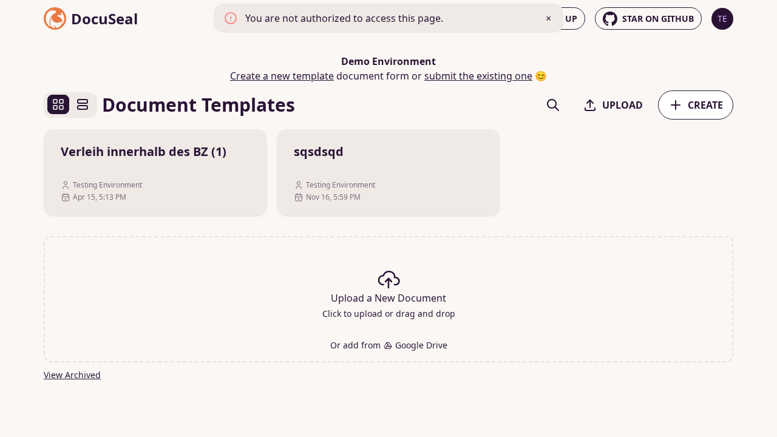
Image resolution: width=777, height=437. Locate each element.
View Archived (72, 375)
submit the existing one (478, 76)
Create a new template (282, 76)
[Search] (553, 105)
